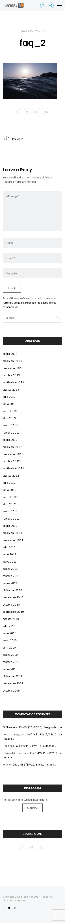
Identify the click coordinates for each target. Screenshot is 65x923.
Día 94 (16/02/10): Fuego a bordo (40, 727)
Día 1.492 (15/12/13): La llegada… (35, 745)
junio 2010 (9, 633)
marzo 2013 (10, 425)
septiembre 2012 (13, 468)
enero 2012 (10, 525)
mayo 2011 (10, 561)
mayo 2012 (10, 497)
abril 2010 (9, 647)
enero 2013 (10, 439)
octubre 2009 (11, 690)
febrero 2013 (11, 432)
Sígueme (32, 807)
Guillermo (9, 727)
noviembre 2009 (13, 683)
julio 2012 (9, 482)
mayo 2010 (10, 640)
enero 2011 (10, 583)
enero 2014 (10, 353)
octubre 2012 (11, 461)
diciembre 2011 (12, 532)
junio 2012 (9, 489)
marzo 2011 (10, 568)
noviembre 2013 (13, 368)
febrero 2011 (11, 575)
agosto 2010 (11, 618)
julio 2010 (9, 626)
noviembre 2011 (13, 540)
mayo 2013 (10, 411)
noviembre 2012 (13, 454)
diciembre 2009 (12, 676)
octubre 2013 (11, 375)
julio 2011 (9, 547)
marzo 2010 (10, 654)
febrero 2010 (11, 661)
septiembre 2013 (13, 382)
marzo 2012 (10, 511)
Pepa (6, 745)
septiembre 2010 (13, 611)
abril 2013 (9, 418)
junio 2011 (9, 554)
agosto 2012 (11, 475)
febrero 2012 (11, 518)
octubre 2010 (11, 604)
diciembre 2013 (12, 360)
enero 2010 (10, 669)
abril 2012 (9, 504)
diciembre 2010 (12, 590)
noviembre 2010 (13, 597)
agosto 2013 (11, 389)
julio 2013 (9, 396)
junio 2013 (9, 403)
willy (6, 764)
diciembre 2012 (12, 446)
